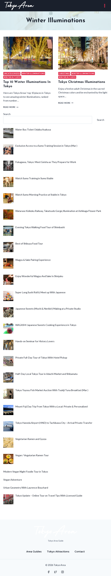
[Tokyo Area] (19, 5)
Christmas (64, 74)
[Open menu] (104, 5)
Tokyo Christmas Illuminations (81, 82)
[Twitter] (55, 572)
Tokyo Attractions (58, 551)
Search (7, 114)
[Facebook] (48, 572)
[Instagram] (62, 572)
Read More (10, 107)
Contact (80, 551)
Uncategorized (12, 74)
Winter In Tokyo (12, 77)
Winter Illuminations (33, 74)
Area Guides (34, 551)
